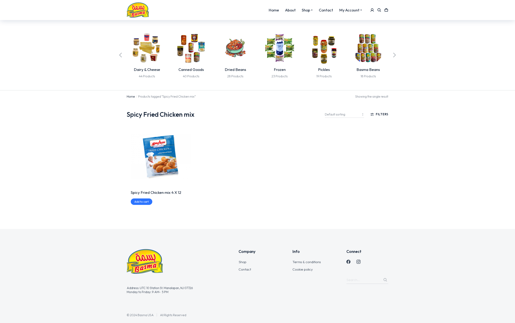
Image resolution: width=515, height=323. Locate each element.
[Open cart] (386, 10)
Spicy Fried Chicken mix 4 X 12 (156, 192)
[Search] (385, 280)
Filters (382, 114)
